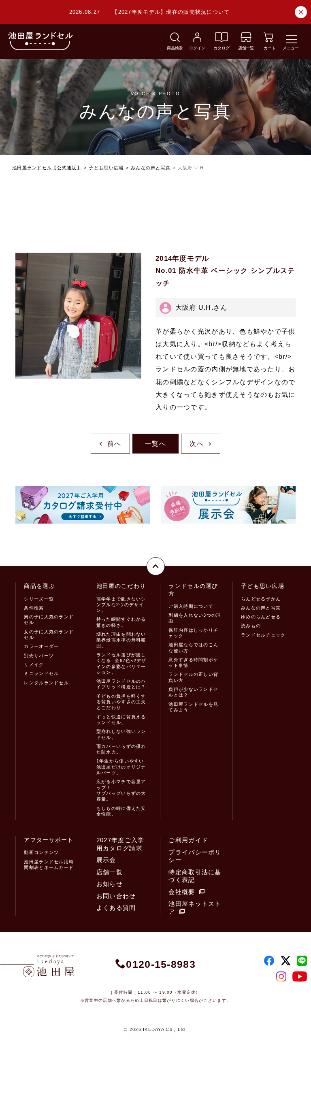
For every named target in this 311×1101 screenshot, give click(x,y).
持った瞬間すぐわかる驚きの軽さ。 (121, 622)
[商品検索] (175, 39)
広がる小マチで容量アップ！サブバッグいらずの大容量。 (121, 790)
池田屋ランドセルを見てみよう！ (193, 707)
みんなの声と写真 (150, 167)
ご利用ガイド (188, 840)
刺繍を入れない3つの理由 (194, 618)
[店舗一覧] (246, 39)
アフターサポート (48, 840)
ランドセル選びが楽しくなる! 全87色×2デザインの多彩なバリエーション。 (121, 663)
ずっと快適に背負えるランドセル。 (121, 719)
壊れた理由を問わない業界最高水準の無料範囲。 (121, 640)
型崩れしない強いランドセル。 (121, 734)
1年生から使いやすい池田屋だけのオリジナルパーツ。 (121, 766)
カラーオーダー (41, 646)
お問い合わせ (116, 895)
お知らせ (109, 883)
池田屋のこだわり (121, 586)
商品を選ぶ (39, 586)
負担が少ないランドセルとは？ (193, 692)
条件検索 (34, 607)
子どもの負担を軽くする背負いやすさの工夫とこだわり (121, 702)
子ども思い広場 (106, 167)
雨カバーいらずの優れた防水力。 (121, 749)
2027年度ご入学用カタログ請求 (120, 844)
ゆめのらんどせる (261, 616)
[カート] (268, 39)
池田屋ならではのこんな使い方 (193, 647)
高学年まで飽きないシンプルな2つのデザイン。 (121, 604)
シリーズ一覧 (39, 598)
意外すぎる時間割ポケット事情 (193, 662)
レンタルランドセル (46, 682)
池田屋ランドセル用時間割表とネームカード (49, 864)
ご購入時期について (190, 606)
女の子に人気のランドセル (49, 634)
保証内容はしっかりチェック (193, 633)
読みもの (251, 625)
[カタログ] (221, 39)
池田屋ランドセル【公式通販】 (47, 167)
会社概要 (181, 891)
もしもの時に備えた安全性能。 (121, 811)
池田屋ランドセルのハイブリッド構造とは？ (121, 684)
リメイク (34, 664)
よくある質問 (116, 907)
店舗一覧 (109, 872)
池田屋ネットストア (194, 907)
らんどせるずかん (261, 598)
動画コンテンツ (41, 852)
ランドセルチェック (263, 634)
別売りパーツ (39, 655)
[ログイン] (197, 39)
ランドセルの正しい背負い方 (193, 677)
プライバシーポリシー (194, 856)
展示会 (106, 859)
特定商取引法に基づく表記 (194, 876)
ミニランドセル (41, 673)
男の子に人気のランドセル (49, 619)
